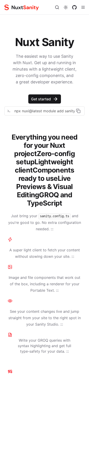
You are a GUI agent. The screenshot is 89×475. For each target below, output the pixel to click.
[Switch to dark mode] (65, 7)
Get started (41, 99)
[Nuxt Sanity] (26, 7)
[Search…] (57, 7)
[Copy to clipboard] (78, 111)
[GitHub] (74, 7)
